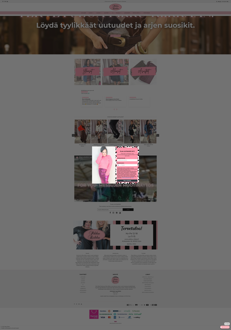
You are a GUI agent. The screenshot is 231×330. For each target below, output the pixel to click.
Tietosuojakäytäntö (126, 177)
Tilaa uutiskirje (127, 180)
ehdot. (132, 177)
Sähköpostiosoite (121, 158)
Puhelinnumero (120, 163)
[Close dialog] (137, 147)
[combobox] (119, 165)
